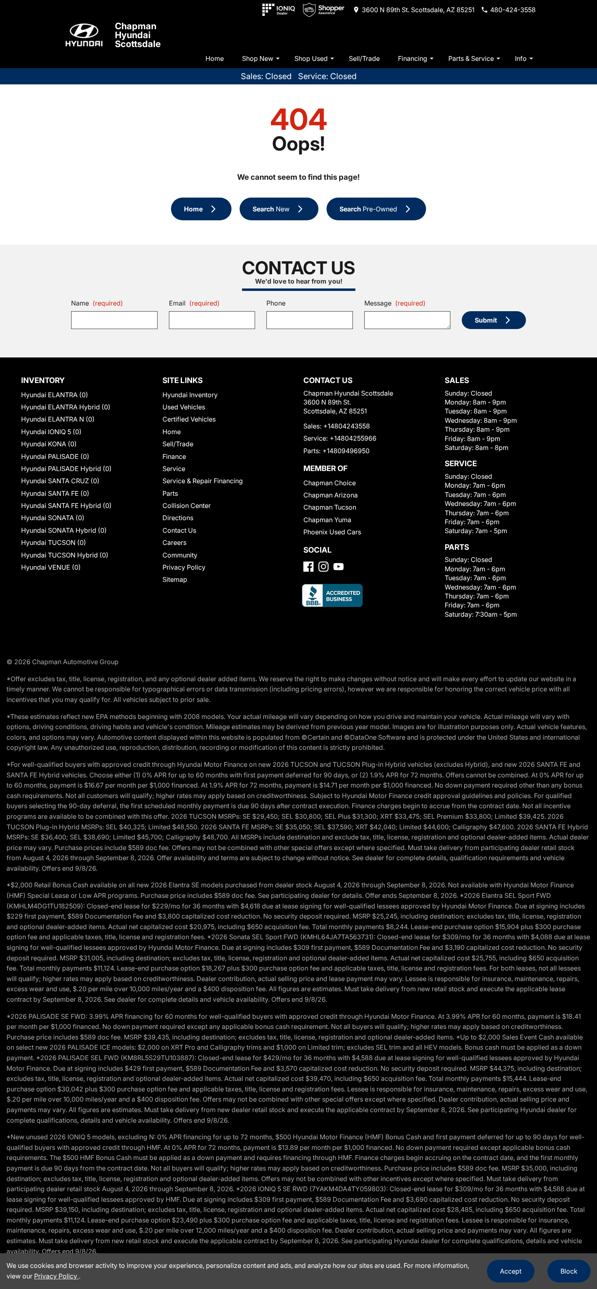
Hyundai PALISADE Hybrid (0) (66, 469)
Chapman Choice (329, 483)
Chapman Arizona (330, 495)
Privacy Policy (183, 567)
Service (173, 469)
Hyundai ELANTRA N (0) (58, 419)
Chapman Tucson (329, 507)
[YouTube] (338, 566)
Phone (276, 303)
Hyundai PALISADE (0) (55, 456)
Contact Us (179, 530)
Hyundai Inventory (190, 395)
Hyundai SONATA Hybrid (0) (64, 530)
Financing (412, 58)
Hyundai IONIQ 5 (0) (51, 432)
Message (395, 303)
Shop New (257, 58)
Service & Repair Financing (202, 481)
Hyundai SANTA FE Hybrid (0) (66, 505)
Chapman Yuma (327, 520)
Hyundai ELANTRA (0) (54, 395)
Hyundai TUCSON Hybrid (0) (64, 555)
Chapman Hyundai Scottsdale (138, 35)
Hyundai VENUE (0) (51, 567)
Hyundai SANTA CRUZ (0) (60, 481)
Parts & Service (471, 58)
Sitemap (174, 579)
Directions (177, 518)
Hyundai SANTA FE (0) (55, 493)
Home (214, 58)
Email (194, 303)
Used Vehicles (183, 407)
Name (97, 303)
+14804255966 (353, 438)
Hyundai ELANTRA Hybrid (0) (65, 407)
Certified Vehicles (189, 419)
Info (521, 58)
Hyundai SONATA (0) (52, 518)
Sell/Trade (364, 58)
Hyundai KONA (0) (49, 444)
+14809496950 (346, 451)
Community (179, 555)
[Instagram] (323, 566)
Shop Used (311, 58)
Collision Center (186, 505)
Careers (174, 542)
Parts (170, 493)
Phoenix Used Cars (332, 532)
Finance (174, 456)
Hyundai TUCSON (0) (53, 542)
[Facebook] (308, 566)
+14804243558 (346, 426)
